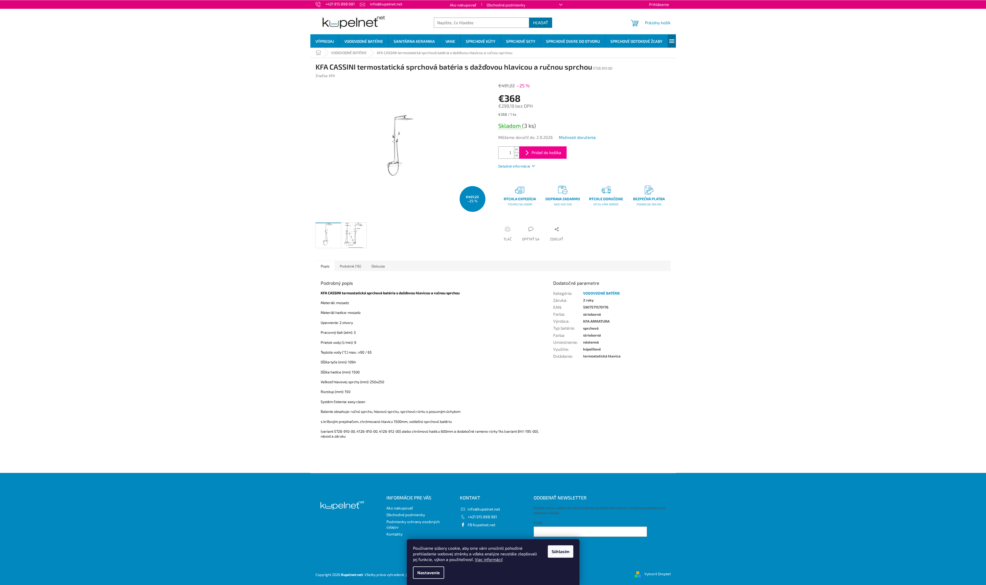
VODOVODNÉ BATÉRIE (601, 293)
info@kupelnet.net (484, 509)
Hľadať (540, 22)
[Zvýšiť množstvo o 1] (516, 150)
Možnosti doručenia (577, 137)
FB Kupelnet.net (481, 524)
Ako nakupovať (463, 5)
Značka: (325, 75)
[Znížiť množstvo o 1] (516, 155)
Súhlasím (560, 551)
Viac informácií (489, 559)
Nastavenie (428, 572)
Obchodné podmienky (506, 5)
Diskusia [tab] (378, 266)
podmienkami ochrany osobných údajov (613, 542)
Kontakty (394, 534)
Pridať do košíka (546, 152)
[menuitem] (324, 41)
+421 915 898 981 (482, 516)
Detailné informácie (514, 166)
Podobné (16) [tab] (350, 266)
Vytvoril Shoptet (657, 574)
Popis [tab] (325, 266)
